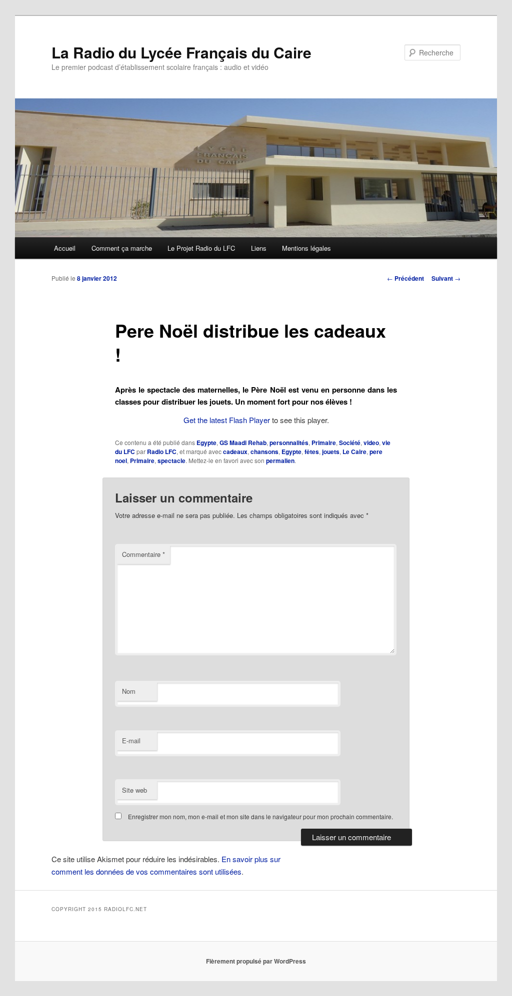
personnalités (289, 442)
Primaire (324, 442)
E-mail (131, 740)
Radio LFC (161, 451)
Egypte (206, 442)
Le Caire (354, 451)
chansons (264, 451)
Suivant (446, 278)
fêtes (311, 451)
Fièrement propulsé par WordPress (256, 961)
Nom (129, 691)
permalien (280, 460)
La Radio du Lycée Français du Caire (182, 52)
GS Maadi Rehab (243, 442)
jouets (331, 451)
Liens (258, 248)
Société (349, 442)
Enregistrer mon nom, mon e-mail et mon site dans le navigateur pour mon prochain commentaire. (260, 816)
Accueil (65, 248)
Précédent (405, 278)
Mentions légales (306, 248)
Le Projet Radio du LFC (201, 248)
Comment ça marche (122, 248)
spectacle (172, 460)
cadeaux (235, 451)
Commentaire (143, 554)
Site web (134, 790)
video (371, 442)
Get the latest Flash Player (227, 420)
